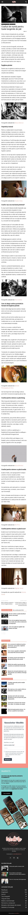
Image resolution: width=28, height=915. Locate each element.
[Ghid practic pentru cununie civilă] (4, 868)
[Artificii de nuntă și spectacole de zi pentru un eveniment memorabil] (4, 666)
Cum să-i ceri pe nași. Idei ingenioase (17, 879)
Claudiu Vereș (18, 201)
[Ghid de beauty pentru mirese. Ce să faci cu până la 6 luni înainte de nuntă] (4, 711)
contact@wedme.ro (17, 854)
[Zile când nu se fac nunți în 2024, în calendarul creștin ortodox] (4, 691)
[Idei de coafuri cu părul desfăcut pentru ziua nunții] (4, 615)
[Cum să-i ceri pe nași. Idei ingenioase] (4, 881)
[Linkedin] (17, 858)
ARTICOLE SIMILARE (6, 610)
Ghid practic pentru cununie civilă (16, 866)
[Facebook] (10, 858)
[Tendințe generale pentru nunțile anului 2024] (4, 684)
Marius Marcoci (19, 123)
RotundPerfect (19, 465)
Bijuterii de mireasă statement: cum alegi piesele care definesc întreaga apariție (17, 672)
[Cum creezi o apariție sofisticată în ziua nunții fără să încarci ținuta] (4, 653)
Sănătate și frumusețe (9, 4)
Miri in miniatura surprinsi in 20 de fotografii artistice (7, 603)
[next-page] (4, 633)
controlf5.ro (17, 913)
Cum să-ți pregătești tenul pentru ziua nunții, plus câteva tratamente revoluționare (18, 622)
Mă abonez (8, 759)
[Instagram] (14, 857)
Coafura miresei (18, 4)
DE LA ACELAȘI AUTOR (18, 610)
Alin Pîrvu (17, 525)
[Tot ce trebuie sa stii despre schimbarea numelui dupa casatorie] (4, 874)
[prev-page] (2, 633)
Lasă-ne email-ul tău (9, 745)
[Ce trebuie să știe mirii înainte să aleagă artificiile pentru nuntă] (4, 659)
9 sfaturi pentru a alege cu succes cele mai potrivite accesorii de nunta (21, 604)
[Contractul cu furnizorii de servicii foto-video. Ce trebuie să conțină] (4, 704)
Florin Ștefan (18, 299)
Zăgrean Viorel (19, 588)
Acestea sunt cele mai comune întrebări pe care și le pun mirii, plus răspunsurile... (17, 697)
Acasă (2, 4)
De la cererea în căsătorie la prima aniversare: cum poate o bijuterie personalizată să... (16, 646)
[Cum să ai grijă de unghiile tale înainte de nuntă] (4, 628)
